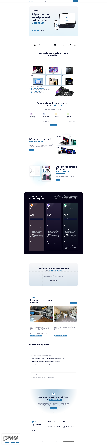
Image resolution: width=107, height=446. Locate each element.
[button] (53, 380)
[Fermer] (19, 434)
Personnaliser (7, 442)
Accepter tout (15, 442)
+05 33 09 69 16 (69, 1)
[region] (11, 439)
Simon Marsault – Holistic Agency (68, 441)
